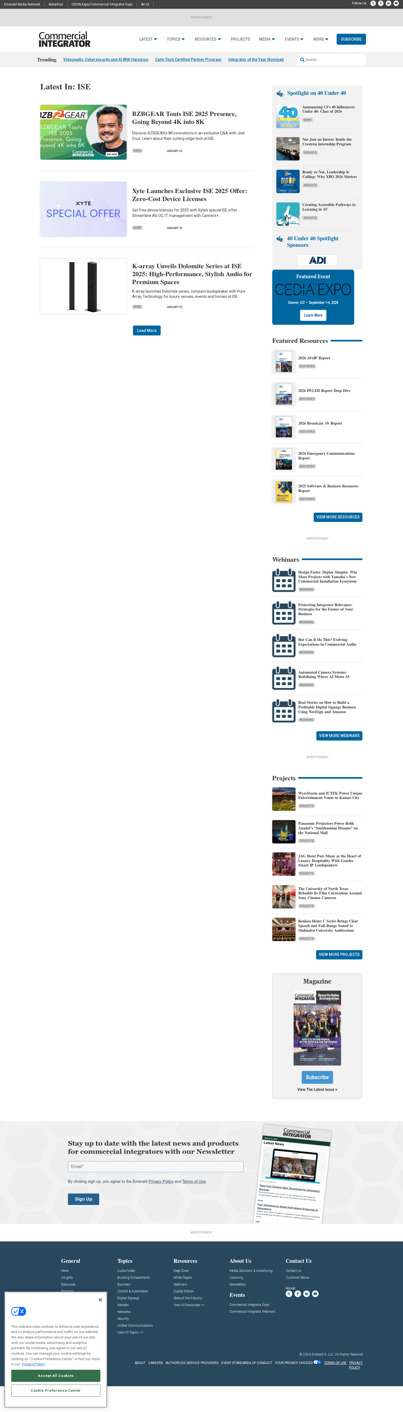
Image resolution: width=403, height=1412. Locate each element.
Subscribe (351, 39)
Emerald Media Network (22, 4)
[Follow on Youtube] (396, 3)
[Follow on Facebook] (381, 3)
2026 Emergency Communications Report (326, 455)
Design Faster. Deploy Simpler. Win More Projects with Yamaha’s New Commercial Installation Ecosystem (327, 576)
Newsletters (237, 1284)
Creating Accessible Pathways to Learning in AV (329, 207)
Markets (123, 1305)
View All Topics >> (130, 1332)
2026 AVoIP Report (314, 358)
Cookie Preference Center (56, 1390)
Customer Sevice (297, 1278)
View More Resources (338, 517)
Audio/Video (126, 1271)
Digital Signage (128, 1298)
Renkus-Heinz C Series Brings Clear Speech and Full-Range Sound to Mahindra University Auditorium (328, 925)
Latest (146, 39)
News (137, 227)
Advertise (56, 4)
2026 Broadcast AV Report (320, 423)
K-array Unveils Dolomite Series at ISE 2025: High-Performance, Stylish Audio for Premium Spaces (192, 273)
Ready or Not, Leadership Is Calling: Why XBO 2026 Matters (330, 174)
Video (137, 150)
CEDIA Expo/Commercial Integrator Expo (102, 4)
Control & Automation (132, 1291)
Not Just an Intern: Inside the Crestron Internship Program (327, 141)
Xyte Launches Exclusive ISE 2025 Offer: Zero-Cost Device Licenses (189, 194)
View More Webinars (339, 735)
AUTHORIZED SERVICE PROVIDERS (192, 1363)
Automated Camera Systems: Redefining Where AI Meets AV (324, 674)
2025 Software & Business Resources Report (328, 488)
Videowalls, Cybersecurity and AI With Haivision (105, 59)
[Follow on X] (373, 3)
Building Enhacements (133, 1278)
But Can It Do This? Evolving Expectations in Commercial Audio (327, 642)
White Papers (183, 1278)
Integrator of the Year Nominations (259, 59)
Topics (173, 39)
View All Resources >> (189, 1305)
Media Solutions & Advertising (251, 1271)
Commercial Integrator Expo (249, 1305)
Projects (240, 39)
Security (123, 1319)
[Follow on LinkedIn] (388, 3)
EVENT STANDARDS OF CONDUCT (246, 1363)
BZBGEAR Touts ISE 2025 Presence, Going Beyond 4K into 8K (184, 117)
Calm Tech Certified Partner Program (188, 59)
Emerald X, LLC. (323, 1354)
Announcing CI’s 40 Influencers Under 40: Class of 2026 (328, 109)
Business (123, 1284)
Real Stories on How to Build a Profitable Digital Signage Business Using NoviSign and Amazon (327, 707)
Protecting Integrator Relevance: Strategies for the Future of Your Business (325, 609)
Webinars (306, 589)
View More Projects (339, 954)
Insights (310, 152)
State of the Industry (188, 1298)
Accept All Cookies (56, 1376)
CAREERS (155, 1363)
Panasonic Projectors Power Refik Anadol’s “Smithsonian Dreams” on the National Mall (328, 827)
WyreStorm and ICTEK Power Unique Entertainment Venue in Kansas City (330, 795)
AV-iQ (145, 4)
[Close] (100, 1300)
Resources (206, 39)
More (318, 39)
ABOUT (140, 1363)
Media (265, 39)
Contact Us (294, 1271)
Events (292, 39)
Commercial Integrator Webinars (252, 1312)
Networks (124, 1312)
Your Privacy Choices (294, 1363)
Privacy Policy (33, 1364)
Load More (147, 330)
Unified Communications (135, 1326)
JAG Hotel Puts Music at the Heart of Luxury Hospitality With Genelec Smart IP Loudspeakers (329, 860)
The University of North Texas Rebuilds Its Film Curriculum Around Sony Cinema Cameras (330, 893)
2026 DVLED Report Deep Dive (324, 390)
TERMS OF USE (335, 1363)
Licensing (236, 1278)
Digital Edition (184, 1291)
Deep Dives (307, 366)
